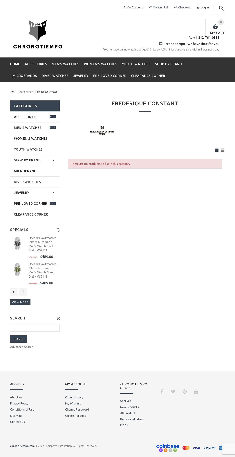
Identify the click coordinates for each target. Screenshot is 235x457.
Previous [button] (13, 292)
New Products (129, 407)
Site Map (16, 415)
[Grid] (216, 150)
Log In (205, 7)
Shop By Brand (26, 92)
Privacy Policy (19, 403)
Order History (74, 397)
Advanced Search (21, 346)
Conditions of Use (22, 409)
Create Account (75, 415)
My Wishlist (160, 7)
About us (16, 397)
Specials (125, 400)
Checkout (184, 7)
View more (20, 302)
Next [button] (23, 292)
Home (12, 91)
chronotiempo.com (22, 445)
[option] (35, 248)
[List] (222, 150)
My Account (135, 7)
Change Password (77, 409)
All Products (128, 413)
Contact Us (17, 421)
